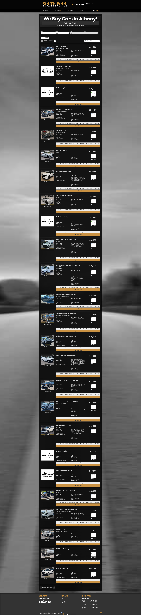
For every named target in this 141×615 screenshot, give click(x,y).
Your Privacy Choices (57, 612)
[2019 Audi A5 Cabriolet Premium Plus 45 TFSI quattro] (47, 71)
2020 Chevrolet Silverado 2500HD (67, 402)
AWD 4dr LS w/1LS (60, 219)
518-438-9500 (79, 4)
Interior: (73, 54)
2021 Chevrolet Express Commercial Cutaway (68, 266)
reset (46, 37)
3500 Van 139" (59, 268)
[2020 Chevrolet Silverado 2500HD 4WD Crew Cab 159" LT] (47, 406)
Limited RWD (58, 453)
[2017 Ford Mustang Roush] (47, 553)
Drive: (57, 53)
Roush (57, 550)
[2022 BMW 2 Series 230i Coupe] (47, 155)
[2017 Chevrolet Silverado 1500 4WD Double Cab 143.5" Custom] (47, 298)
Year (42, 31)
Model (71, 31)
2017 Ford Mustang (62, 549)
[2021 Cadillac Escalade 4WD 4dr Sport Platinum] (47, 175)
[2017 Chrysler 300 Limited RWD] (47, 455)
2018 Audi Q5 (60, 88)
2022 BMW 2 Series (62, 151)
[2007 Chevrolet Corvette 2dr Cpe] (47, 200)
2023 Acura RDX (61, 46)
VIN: (57, 55)
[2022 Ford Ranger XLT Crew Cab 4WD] (47, 572)
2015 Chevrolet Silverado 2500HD (67, 381)
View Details (79, 61)
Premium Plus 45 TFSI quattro (62, 68)
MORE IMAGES (48, 57)
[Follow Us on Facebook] (101, 613)
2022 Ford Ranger (62, 568)
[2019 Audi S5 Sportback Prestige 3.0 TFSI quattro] (47, 113)
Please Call (93, 452)
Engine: (72, 50)
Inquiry (82, 59)
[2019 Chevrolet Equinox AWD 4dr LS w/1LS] (47, 221)
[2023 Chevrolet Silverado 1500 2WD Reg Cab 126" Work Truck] (47, 359)
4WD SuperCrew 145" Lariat (62, 531)
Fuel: (72, 56)
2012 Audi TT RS (61, 131)
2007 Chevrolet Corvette (64, 196)
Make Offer (89, 59)
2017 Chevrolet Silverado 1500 (66, 294)
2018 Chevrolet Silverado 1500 (66, 314)
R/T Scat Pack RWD (60, 472)
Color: (72, 52)
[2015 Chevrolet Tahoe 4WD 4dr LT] (47, 429)
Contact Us (63, 602)
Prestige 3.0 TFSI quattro (61, 111)
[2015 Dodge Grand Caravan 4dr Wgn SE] (47, 494)
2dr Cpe (58, 197)
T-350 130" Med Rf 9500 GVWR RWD (63, 511)
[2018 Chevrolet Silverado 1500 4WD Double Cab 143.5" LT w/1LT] (47, 318)
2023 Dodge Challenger (64, 470)
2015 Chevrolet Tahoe (63, 425)
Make (56, 31)
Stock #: (57, 50)
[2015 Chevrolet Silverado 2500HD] (47, 385)
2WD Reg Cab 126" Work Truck (62, 357)
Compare (94, 54)
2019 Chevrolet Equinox (64, 217)
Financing (96, 59)
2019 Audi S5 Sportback (64, 109)
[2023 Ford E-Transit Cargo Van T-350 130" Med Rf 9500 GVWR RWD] (47, 513)
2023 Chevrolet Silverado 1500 (66, 355)
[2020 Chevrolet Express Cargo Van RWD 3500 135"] (47, 243)
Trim (85, 31)
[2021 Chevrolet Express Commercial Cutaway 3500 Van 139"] (47, 269)
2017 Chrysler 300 (62, 451)
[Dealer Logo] (55, 4)
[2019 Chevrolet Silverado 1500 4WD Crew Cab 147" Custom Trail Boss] (47, 340)
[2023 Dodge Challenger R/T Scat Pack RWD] (47, 474)
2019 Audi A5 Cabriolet (63, 67)
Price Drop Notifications (72, 59)
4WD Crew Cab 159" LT (61, 403)
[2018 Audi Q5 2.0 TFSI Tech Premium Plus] (47, 92)
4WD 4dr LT (58, 427)
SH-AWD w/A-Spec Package (62, 48)
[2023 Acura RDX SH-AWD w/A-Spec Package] (47, 50)
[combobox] (48, 33)
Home (62, 598)
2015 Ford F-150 (61, 530)
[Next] (55, 41)
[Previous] (42, 41)
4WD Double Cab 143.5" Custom (63, 296)
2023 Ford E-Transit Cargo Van (66, 509)
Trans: (57, 54)
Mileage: (57, 51)
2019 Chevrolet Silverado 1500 (66, 336)
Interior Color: (74, 55)
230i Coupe (58, 152)
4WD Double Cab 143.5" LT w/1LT (63, 315)
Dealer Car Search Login (42, 612)
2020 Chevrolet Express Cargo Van (67, 239)
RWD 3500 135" (59, 241)
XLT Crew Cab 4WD (60, 570)
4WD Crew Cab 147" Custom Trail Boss (64, 338)
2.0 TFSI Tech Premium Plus (62, 90)
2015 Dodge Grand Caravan (65, 490)
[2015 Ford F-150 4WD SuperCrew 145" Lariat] (47, 534)
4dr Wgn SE (58, 492)
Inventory (63, 599)
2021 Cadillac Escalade (64, 171)
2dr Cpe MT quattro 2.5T (61, 132)
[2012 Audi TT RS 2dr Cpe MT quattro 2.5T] (47, 135)
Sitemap (52, 612)
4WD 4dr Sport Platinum (61, 173)
